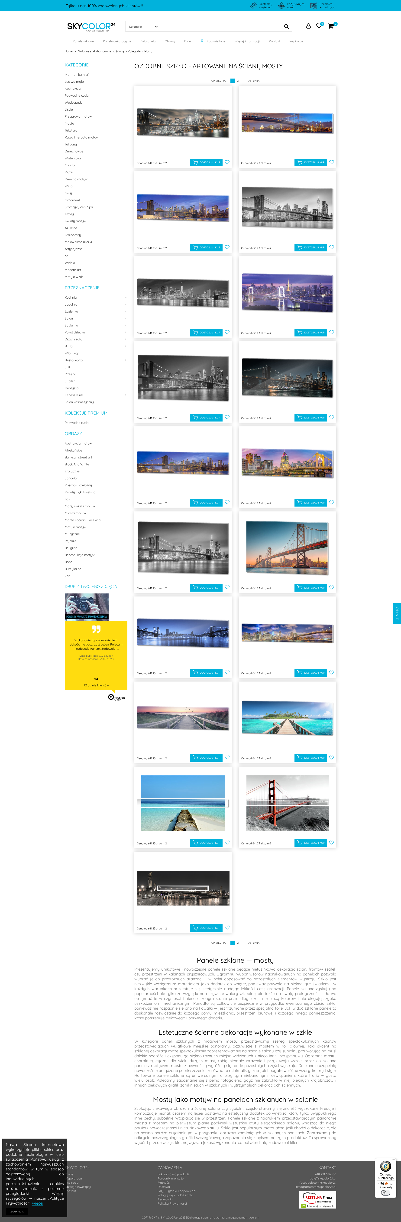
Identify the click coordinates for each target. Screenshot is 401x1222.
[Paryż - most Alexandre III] (183, 888)
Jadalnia (71, 304)
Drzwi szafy (73, 339)
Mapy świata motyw (80, 506)
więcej (37, 1203)
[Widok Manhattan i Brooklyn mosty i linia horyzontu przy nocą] (183, 633)
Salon (69, 318)
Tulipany (71, 144)
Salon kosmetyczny (79, 402)
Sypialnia (71, 325)
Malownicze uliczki (78, 242)
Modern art (73, 270)
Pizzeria (70, 374)
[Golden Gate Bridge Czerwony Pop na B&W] (287, 803)
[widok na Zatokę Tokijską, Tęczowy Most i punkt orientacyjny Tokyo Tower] (287, 293)
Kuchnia (71, 297)
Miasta (70, 165)
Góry (68, 193)
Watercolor (73, 158)
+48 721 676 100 (325, 1174)
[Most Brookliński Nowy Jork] (183, 463)
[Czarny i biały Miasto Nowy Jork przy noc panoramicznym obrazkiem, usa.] (183, 293)
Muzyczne (72, 534)
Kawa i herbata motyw (82, 137)
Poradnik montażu (171, 1178)
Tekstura (71, 130)
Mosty (69, 123)
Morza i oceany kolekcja (82, 520)
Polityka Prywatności (172, 1203)
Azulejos (71, 228)
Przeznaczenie (82, 287)
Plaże (69, 172)
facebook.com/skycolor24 (317, 1182)
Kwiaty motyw (75, 221)
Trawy (69, 214)
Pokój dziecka (75, 332)
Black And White (77, 464)
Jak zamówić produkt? (173, 1174)
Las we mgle (74, 81)
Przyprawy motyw (78, 116)
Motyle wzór (74, 277)
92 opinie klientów (96, 685)
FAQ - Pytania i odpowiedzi (177, 1191)
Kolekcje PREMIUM (86, 413)
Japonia (71, 478)
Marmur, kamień (77, 74)
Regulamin (165, 1199)
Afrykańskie (73, 450)
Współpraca (73, 1178)
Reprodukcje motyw (80, 555)
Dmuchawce (74, 151)
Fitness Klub (74, 395)
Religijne (71, 548)
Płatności (164, 1182)
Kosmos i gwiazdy (78, 485)
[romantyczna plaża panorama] (183, 718)
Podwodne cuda (76, 95)
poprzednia (218, 80)
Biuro (68, 346)
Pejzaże (70, 541)
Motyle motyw (75, 527)
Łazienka (71, 311)
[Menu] (393, 1161)
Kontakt (70, 1191)
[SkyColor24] (91, 26)
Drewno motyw (76, 179)
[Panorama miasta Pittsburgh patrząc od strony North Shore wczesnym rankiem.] (287, 463)
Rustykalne (73, 569)
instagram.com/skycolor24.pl (315, 1187)
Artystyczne (74, 249)
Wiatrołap (72, 353)
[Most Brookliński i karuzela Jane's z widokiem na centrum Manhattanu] (287, 378)
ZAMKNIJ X (17, 1211)
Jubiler (70, 381)
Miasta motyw (75, 513)
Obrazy (73, 433)
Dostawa (164, 1187)
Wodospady (74, 102)
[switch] (385, 1193)
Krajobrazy (73, 235)
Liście (69, 109)
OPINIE (397, 613)
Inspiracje (71, 1182)
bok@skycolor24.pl (323, 1178)
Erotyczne (72, 471)
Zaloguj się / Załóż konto (175, 1195)
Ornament (72, 200)
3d (66, 256)
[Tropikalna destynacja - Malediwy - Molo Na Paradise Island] (287, 718)
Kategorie (77, 65)
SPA (67, 367)
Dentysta (71, 388)
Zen (68, 576)
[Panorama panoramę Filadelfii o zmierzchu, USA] (287, 123)
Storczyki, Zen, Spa (79, 207)
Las (67, 499)
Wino (68, 186)
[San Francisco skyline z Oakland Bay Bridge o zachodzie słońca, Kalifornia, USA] (287, 548)
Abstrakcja (73, 88)
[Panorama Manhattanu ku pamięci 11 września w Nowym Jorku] (287, 633)
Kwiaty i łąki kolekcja (80, 492)
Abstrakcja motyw (78, 443)
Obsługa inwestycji (78, 1187)
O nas (69, 1174)
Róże (68, 562)
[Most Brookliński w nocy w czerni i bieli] (183, 378)
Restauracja (74, 360)
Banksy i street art (78, 457)
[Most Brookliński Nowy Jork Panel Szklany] (183, 208)
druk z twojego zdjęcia (91, 586)
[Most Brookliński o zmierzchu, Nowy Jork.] (183, 548)
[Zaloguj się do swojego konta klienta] (308, 26)
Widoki (70, 263)
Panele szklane (300, 988)
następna (252, 80)
